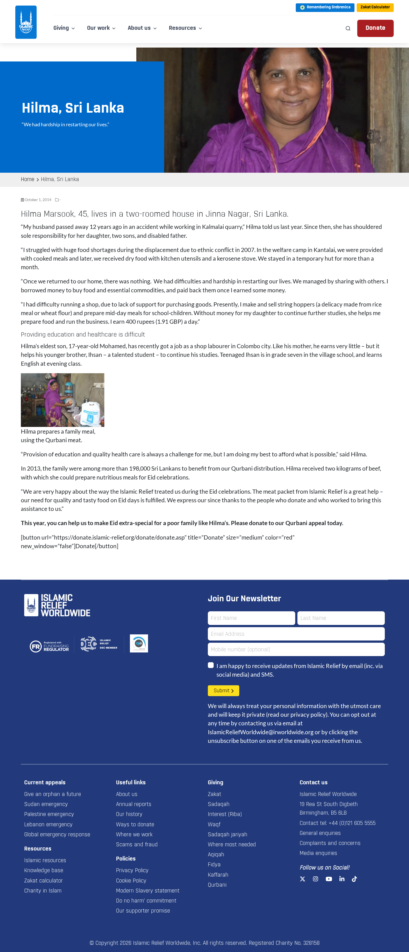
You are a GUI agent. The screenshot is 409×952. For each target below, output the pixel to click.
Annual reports (133, 804)
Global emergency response (57, 835)
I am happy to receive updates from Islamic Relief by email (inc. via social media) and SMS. (299, 670)
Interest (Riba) (225, 814)
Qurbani (217, 885)
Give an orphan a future (52, 794)
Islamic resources (45, 861)
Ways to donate (135, 825)
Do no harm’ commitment (146, 901)
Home (27, 179)
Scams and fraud (137, 845)
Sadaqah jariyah (227, 835)
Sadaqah (219, 804)
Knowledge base (43, 871)
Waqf (214, 825)
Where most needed (232, 845)
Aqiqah (216, 855)
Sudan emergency (46, 804)
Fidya (214, 865)
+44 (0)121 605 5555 (352, 823)
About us (126, 794)
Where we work (134, 835)
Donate (375, 28)
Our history (129, 814)
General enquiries (320, 833)
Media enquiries (318, 853)
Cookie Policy (131, 881)
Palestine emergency (49, 814)
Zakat (214, 794)
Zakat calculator (43, 881)
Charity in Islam (42, 891)
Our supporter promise (143, 911)
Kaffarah (218, 875)
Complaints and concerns (330, 843)
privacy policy (308, 714)
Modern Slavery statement (147, 891)
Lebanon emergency (48, 825)
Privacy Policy (132, 871)
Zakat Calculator (375, 7)
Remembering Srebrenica (329, 7)
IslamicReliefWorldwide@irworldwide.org (261, 731)
